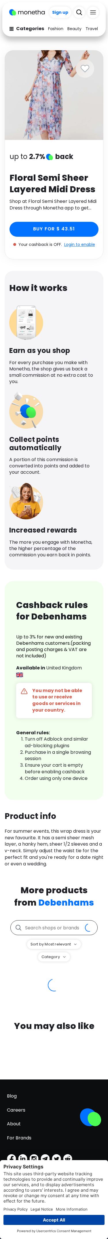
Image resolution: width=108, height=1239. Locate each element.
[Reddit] (67, 1158)
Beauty (74, 29)
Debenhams (66, 902)
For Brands (19, 1138)
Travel (92, 29)
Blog (12, 1096)
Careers (16, 1110)
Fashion (55, 29)
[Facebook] (11, 1158)
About (14, 1123)
